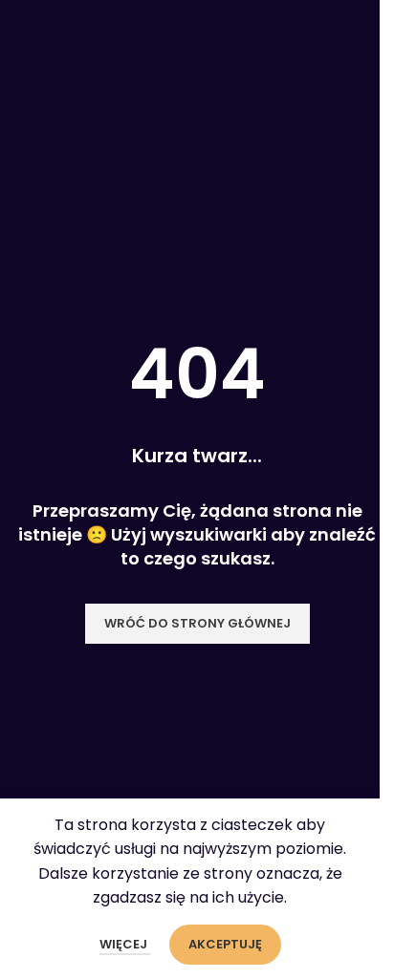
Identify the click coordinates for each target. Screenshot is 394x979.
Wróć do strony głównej (197, 623)
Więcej (124, 944)
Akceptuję (225, 944)
